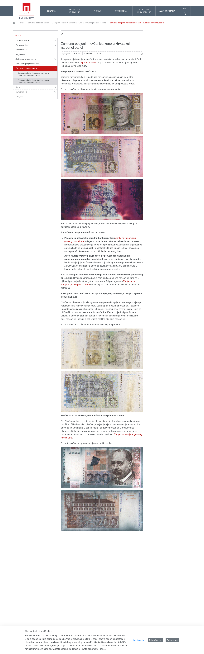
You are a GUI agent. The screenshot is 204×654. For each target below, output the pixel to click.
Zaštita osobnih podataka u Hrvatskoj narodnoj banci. (79, 649)
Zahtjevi (19, 96)
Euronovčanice (22, 40)
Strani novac (21, 50)
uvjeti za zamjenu (88, 62)
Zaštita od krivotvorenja (26, 59)
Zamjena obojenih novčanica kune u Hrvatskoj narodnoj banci (79, 23)
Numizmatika (21, 92)
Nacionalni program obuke (27, 64)
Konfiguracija (138, 640)
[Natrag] (62, 35)
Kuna (18, 87)
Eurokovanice (22, 45)
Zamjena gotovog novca (38, 23)
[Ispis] (141, 54)
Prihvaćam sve (155, 640)
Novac (21, 23)
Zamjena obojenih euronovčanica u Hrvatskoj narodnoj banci (33, 74)
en (184, 8)
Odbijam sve (172, 640)
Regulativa (20, 54)
